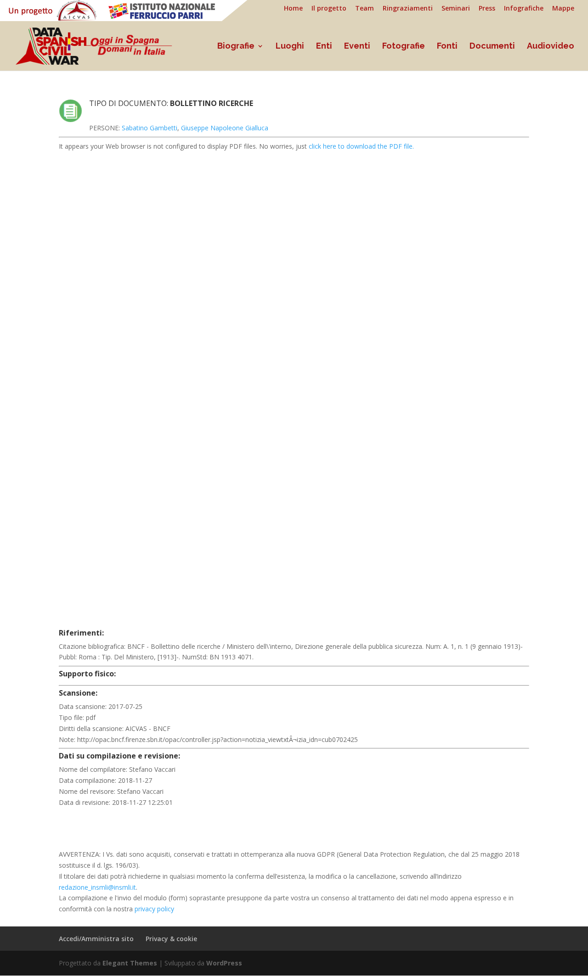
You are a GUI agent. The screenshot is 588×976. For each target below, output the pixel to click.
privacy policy (154, 908)
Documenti (492, 46)
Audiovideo (550, 46)
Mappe (563, 8)
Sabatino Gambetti (149, 127)
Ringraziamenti (408, 8)
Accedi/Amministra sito (96, 938)
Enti (324, 46)
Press (487, 8)
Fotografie (403, 46)
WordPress (224, 963)
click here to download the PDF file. (361, 146)
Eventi (357, 46)
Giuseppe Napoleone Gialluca (224, 127)
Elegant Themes (129, 963)
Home (293, 8)
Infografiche (523, 8)
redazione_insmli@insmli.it (97, 887)
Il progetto (328, 8)
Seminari (455, 8)
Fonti (447, 46)
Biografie (235, 46)
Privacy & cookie (171, 938)
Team (364, 8)
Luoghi (290, 46)
